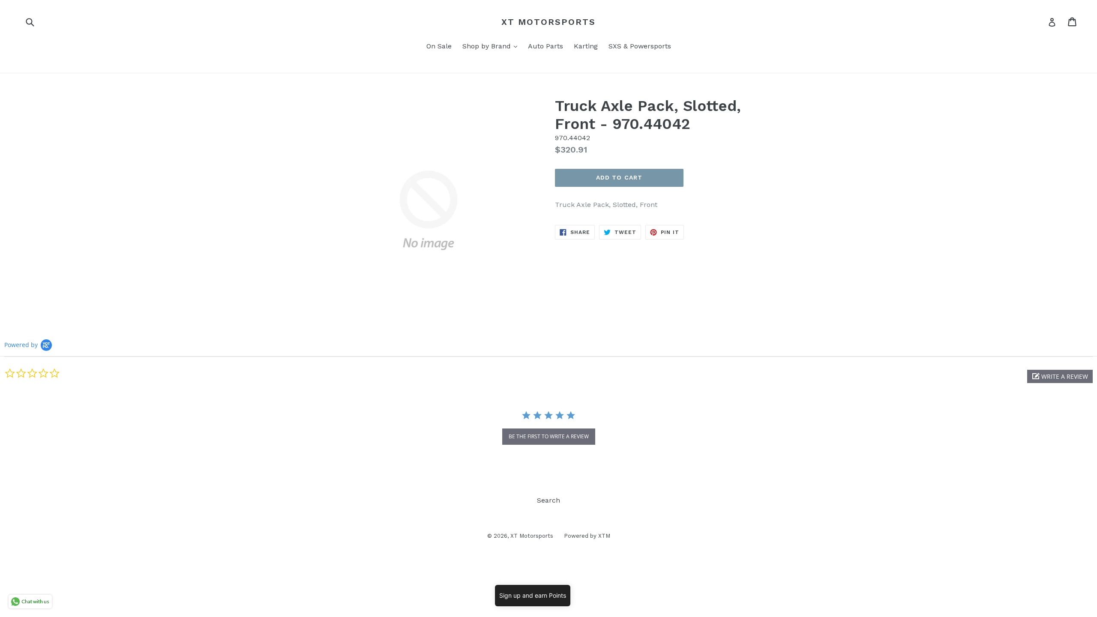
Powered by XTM (587, 536)
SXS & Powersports (639, 46)
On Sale (439, 46)
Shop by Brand (492, 46)
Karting (586, 46)
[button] (1060, 376)
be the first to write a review (549, 436)
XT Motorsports (548, 22)
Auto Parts (545, 46)
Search (548, 500)
